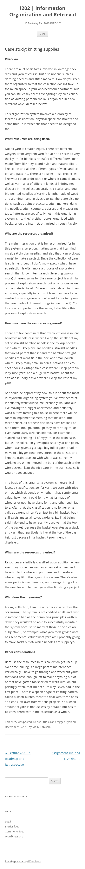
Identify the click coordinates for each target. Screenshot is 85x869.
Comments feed (15, 831)
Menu (42, 33)
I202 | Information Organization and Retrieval (42, 11)
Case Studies (43, 722)
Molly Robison (41, 727)
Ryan (69, 722)
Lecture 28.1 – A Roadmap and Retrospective (18, 758)
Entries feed (12, 826)
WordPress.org (14, 836)
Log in (8, 821)
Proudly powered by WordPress (23, 861)
